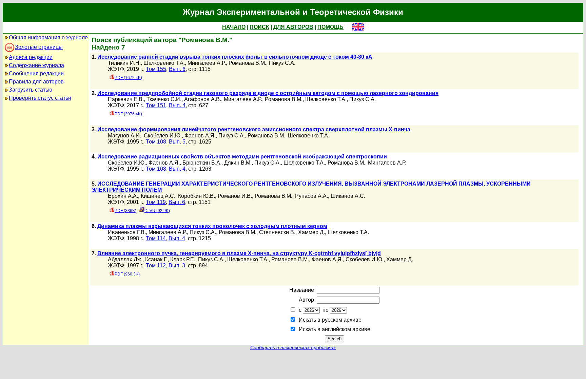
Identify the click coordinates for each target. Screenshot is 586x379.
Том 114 (156, 238)
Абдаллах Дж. (125, 259)
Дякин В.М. (238, 163)
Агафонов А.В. (202, 99)
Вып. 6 (177, 69)
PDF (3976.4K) (128, 114)
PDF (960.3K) (127, 274)
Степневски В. (277, 232)
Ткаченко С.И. (163, 99)
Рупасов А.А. (311, 196)
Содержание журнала (36, 65)
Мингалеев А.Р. (207, 63)
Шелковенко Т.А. (164, 63)
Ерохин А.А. (123, 196)
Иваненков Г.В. (127, 232)
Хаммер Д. (311, 232)
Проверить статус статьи (40, 98)
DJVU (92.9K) (157, 210)
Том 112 (156, 265)
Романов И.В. (235, 196)
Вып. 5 (177, 142)
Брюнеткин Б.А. (201, 163)
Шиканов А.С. (348, 196)
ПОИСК (259, 27)
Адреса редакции (31, 57)
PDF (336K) (125, 210)
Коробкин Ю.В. (196, 196)
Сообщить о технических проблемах (293, 347)
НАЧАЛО (234, 27)
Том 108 (156, 142)
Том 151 (156, 105)
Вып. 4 (177, 105)
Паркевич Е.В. (126, 99)
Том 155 (156, 69)
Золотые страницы (39, 47)
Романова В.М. (247, 63)
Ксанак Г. (156, 259)
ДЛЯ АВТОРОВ (293, 27)
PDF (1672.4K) (128, 77)
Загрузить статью (30, 90)
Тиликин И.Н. (124, 63)
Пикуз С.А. (282, 63)
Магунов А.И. (124, 135)
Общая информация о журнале (48, 37)
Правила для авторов (36, 81)
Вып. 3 (177, 265)
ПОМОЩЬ (330, 27)
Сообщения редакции (36, 73)
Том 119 (156, 202)
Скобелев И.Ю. (163, 135)
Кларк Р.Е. (182, 259)
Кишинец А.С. (158, 196)
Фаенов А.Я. (200, 135)
